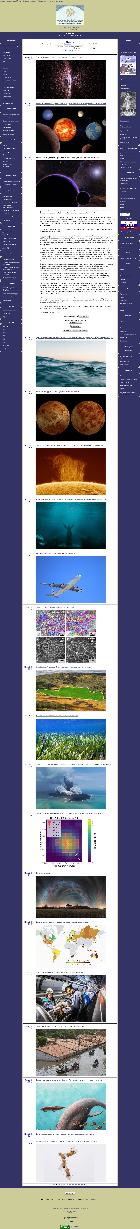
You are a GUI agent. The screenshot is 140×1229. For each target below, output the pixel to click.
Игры (121, 273)
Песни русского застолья (127, 276)
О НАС (129, 288)
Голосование (43, 1)
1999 (4, 342)
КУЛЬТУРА (11, 140)
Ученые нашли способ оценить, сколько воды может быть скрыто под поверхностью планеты (71, 104)
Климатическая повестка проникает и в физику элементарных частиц (62, 922)
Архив (70, 1208)
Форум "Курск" (7, 241)
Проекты (122, 325)
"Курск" (5, 61)
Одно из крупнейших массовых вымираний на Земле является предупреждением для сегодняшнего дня (74, 338)
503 (62, 1185)
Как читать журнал (126, 303)
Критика (5, 84)
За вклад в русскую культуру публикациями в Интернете (11, 288)
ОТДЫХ (128, 264)
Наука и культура (125, 88)
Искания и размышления (10, 81)
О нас (19, 1)
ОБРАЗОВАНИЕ (128, 173)
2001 (4, 336)
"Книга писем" (7, 124)
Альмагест (6, 214)
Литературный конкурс (10, 293)
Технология (123, 201)
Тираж (122, 310)
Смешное (123, 282)
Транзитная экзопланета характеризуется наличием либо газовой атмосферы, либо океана (69, 813)
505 (68, 1185)
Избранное (123, 337)
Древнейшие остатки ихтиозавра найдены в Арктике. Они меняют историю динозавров (69, 1080)
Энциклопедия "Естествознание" (125, 127)
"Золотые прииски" (8, 130)
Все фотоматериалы (9, 349)
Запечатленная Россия (9, 217)
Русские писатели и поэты (128, 334)
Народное (123, 279)
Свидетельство (67, 43)
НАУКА (128, 40)
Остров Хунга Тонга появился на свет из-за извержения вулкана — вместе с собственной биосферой (73, 764)
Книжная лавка (7, 100)
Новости (33, 1)
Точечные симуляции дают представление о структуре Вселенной (60, 57)
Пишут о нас (124, 307)
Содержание (11, 1)
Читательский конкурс (10, 297)
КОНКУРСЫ (11, 284)
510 (83, 1185)
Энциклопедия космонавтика (124, 122)
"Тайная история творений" (11, 121)
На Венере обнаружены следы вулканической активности (57, 392)
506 (71, 1185)
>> (86, 1185)
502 (59, 1185)
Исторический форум (9, 244)
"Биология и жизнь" (126, 167)
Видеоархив (6, 170)
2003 (4, 329)
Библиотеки (123, 341)
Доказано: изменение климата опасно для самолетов (55, 553)
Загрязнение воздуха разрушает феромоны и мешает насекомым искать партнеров (66, 1141)
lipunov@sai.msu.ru (92, 1199)
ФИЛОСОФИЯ (11, 175)
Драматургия (7, 77)
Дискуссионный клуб (9, 232)
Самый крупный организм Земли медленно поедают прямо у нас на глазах (63, 667)
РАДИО (128, 252)
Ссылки (75, 1208)
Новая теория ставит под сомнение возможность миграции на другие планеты (65, 1134)
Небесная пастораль (43, 873)
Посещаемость (124, 328)
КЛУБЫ (11, 253)
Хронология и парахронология (8, 206)
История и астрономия (127, 82)
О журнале (123, 300)
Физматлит (123, 134)
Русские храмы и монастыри (8, 165)
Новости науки (124, 382)
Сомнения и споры (8, 87)
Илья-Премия (7, 300)
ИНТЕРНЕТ (129, 350)
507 (74, 1185)
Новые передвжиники (9, 148)
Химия (122, 207)
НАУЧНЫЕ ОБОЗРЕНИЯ (128, 148)
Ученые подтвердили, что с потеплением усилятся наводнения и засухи (62, 1026)
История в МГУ (7, 199)
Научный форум (7, 235)
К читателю (6, 52)
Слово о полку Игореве (10, 202)
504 (65, 1185)
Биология (123, 191)
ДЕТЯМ (11, 306)
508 (77, 1185)
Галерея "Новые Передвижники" (70, 1211)
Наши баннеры (124, 364)
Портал (2, 1)
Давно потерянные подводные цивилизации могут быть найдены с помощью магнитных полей (71, 499)
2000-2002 (128, 91)
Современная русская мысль (11, 181)
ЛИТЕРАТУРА (11, 40)
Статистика (79, 1208)
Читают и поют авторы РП (128, 258)
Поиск (122, 321)
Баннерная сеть (124, 361)
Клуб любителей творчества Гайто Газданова (11, 268)
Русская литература (126, 211)
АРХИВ (11, 322)
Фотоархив (6, 345)
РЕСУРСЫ (128, 316)
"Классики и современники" (11, 114)
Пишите (26, 1)
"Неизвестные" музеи (9, 158)
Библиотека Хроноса (126, 243)
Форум (5, 316)
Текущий (5, 326)
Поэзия (5, 74)
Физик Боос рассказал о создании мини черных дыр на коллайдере (61, 972)
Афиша (5, 49)
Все (121, 376)
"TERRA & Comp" (125, 159)
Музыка (5, 155)
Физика (122, 204)
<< (54, 1185)
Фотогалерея (6, 152)
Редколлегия (123, 294)
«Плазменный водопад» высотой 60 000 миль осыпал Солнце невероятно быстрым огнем (69, 445)
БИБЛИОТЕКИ (129, 237)
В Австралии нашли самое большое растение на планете (57, 716)
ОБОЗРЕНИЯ (11, 109)
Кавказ (5, 65)
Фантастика (6, 313)
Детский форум (7, 248)
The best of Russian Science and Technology (128, 393)
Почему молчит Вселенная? (128, 52)
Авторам (122, 297)
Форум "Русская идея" (9, 238)
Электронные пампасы (10, 310)
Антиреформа (124, 183)
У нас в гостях (7, 93)
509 (80, 1185)
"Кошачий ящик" (8, 127)
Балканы (5, 68)
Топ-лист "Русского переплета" (126, 357)
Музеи (122, 269)
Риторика (5, 161)
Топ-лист (51, 1)
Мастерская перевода (9, 277)
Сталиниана (6, 220)
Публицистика (7, 58)
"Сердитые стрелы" (9, 134)
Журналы (123, 331)
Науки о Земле (124, 195)
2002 (4, 332)
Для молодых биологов (128, 232)
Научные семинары (126, 142)
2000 (4, 339)
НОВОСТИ (128, 370)
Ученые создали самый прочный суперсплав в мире (55, 607)
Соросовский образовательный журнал (128, 187)
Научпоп (122, 247)
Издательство (7, 96)
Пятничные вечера (8, 259)
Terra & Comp (54, 312)
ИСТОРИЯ (11, 190)
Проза (4, 71)
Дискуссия (60, 1)
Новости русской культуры (11, 46)
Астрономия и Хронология (11, 210)
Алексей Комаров (72, 1218)
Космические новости (126, 118)
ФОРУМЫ (11, 226)
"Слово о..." (6, 118)
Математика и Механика (127, 198)
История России (7, 196)
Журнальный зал (8, 103)
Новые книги (6, 90)
